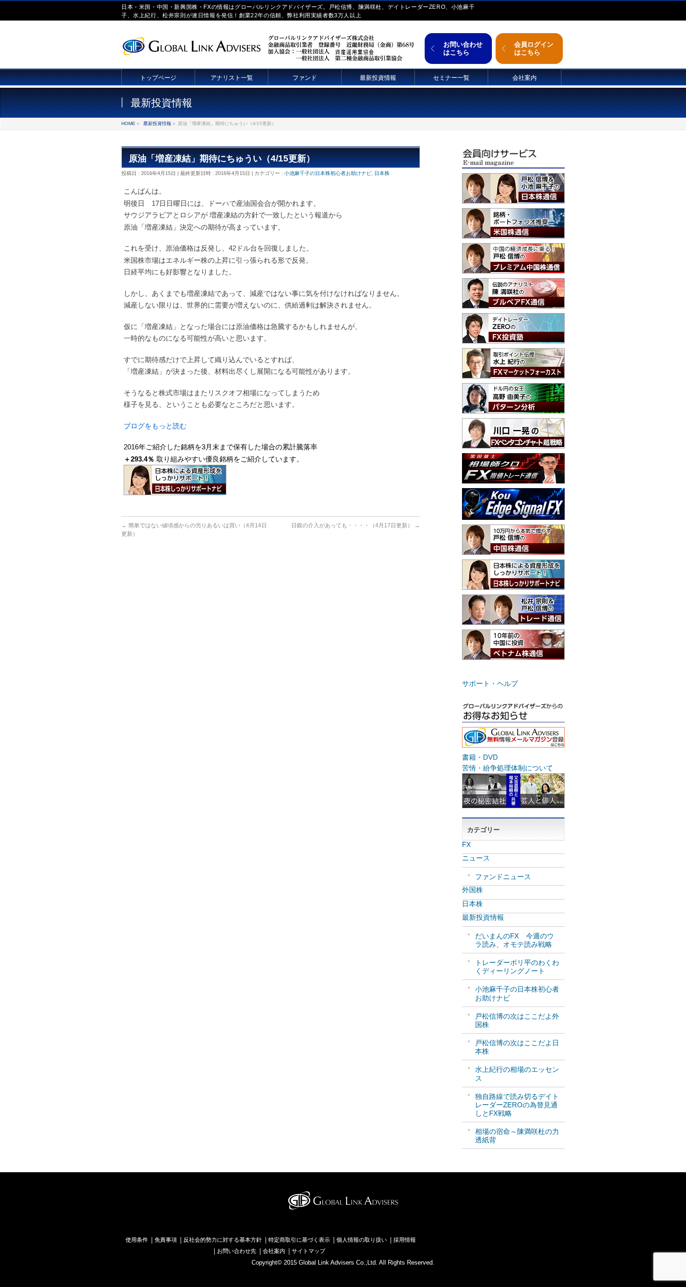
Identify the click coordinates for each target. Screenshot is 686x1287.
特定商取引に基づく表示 (299, 1240)
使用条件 (137, 1240)
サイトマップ (308, 1251)
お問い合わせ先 (236, 1251)
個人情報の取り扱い (361, 1240)
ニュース (476, 858)
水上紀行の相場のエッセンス (517, 1073)
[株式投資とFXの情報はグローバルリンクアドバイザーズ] (191, 45)
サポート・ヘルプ (490, 683)
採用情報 (404, 1240)
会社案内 (274, 1251)
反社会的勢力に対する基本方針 (222, 1240)
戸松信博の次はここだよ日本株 (517, 1047)
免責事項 (165, 1240)
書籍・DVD (480, 757)
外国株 (472, 890)
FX (466, 844)
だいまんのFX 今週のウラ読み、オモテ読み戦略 (514, 940)
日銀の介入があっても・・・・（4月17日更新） (355, 525)
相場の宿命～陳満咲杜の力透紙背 (517, 1135)
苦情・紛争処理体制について (507, 768)
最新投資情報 (157, 123)
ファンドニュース (503, 877)
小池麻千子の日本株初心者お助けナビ (327, 173)
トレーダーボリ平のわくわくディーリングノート (517, 966)
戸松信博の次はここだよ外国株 (517, 1020)
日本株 (382, 173)
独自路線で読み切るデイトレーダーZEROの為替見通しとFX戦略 (517, 1104)
